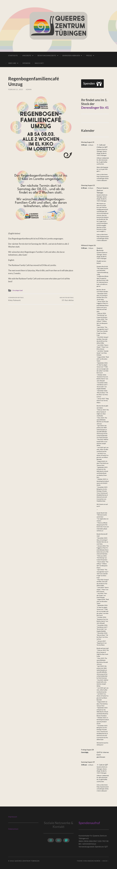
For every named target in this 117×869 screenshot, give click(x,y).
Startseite (13, 55)
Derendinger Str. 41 (95, 107)
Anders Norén (93, 861)
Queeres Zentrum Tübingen (27, 861)
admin (29, 89)
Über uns (12, 63)
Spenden (26, 63)
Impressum (12, 817)
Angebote (26, 55)
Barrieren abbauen (71, 55)
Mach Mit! (39, 63)
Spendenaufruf (89, 823)
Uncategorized (17, 290)
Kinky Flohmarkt (16, 299)
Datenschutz (13, 829)
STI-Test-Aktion (67, 299)
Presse (89, 55)
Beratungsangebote (47, 55)
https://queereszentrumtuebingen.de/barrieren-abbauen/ (103, 178)
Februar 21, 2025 (15, 89)
